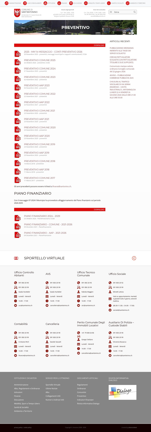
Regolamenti (82, 385)
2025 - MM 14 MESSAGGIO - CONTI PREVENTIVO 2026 (53, 51)
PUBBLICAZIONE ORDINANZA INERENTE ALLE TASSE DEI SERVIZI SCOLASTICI (122, 51)
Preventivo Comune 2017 (39, 178)
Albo (47, 392)
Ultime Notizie (51, 388)
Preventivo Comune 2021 (39, 110)
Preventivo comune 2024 (40, 68)
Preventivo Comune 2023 (39, 77)
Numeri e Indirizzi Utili (55, 400)
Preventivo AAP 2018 (36, 169)
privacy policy (18, 427)
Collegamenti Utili (53, 396)
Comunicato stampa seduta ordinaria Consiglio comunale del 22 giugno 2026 (122, 69)
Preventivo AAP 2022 (37, 102)
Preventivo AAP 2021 (36, 119)
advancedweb (132, 427)
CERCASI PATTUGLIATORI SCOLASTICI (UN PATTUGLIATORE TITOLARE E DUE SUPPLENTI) (123, 60)
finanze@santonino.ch (62, 186)
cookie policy (27, 427)
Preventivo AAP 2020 (37, 136)
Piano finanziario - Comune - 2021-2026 (48, 224)
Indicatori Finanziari (85, 400)
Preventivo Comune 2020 (40, 127)
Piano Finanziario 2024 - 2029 (42, 216)
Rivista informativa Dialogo (88, 403)
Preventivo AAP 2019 (36, 152)
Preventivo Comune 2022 (39, 94)
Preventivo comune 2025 (39, 60)
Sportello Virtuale (53, 385)
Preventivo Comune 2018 (39, 161)
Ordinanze (81, 388)
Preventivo (81, 396)
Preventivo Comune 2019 (39, 144)
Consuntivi (81, 392)
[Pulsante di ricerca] (135, 12)
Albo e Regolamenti (34, 3)
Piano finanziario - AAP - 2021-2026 (45, 233)
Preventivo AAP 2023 (37, 85)
